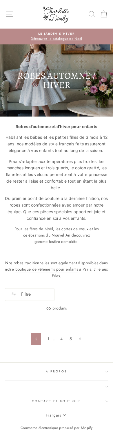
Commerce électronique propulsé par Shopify (56, 427)
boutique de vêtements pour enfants (46, 269)
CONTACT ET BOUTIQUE (56, 401)
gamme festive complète (55, 241)
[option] (56, 36)
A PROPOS (56, 371)
